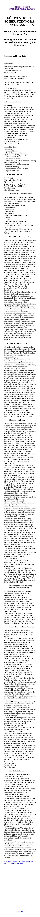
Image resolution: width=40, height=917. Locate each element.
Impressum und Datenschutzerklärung (22, 8)
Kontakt (20, 911)
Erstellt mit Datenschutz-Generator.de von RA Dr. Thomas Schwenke (18, 862)
